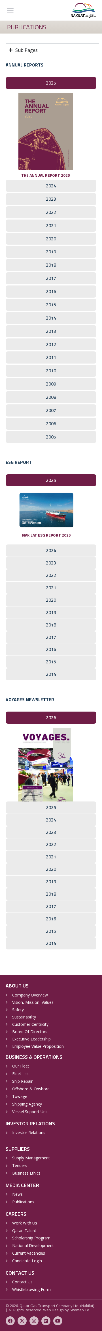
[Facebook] (10, 1320)
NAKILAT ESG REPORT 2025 (46, 535)
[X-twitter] (22, 1320)
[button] (10, 10)
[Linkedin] (45, 1320)
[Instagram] (34, 1320)
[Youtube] (57, 1320)
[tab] (51, 83)
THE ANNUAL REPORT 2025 (45, 175)
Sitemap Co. (80, 1309)
